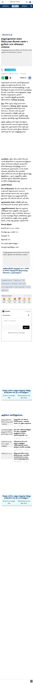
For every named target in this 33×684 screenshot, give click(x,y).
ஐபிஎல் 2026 (5, 290)
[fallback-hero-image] (7, 422)
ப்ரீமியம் (15, 6)
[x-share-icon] (6, 79)
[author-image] (2, 69)
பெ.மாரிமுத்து (10, 70)
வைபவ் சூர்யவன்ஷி (7, 287)
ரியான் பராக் (22, 284)
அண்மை (5, 6)
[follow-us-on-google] (29, 78)
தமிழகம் (24, 6)
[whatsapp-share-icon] (2, 79)
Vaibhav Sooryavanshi (20, 287)
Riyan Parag (14, 284)
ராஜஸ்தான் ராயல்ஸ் (7, 280)
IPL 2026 (28, 287)
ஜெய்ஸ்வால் (17, 280)
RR (23, 280)
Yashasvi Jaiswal (5, 284)
